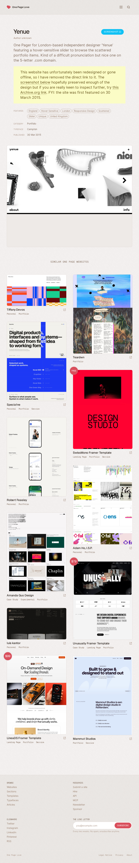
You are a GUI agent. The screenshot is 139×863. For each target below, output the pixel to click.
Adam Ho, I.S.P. (82, 548)
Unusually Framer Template (91, 643)
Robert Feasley (17, 500)
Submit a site (80, 787)
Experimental (27, 600)
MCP (75, 800)
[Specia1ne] (36, 361)
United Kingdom (59, 116)
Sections (11, 791)
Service (35, 409)
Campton (32, 129)
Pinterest (12, 836)
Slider (32, 116)
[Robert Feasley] (36, 456)
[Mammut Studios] (102, 695)
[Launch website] (64, 310)
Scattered (103, 110)
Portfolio (31, 123)
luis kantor (14, 643)
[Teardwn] (102, 314)
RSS (9, 841)
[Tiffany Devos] (36, 290)
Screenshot (111, 31)
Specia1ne (13, 404)
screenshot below (35, 82)
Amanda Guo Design (20, 595)
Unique (42, 116)
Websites (12, 787)
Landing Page (79, 457)
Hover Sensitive (49, 110)
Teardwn (78, 357)
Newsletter (79, 804)
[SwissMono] (102, 409)
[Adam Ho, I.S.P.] (102, 504)
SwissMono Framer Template (92, 452)
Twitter (10, 823)
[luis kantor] (36, 623)
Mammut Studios (84, 739)
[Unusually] (102, 600)
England (33, 110)
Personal (11, 314)
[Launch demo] (130, 453)
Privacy (119, 855)
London (66, 110)
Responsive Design (84, 110)
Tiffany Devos (16, 309)
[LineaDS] (36, 694)
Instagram (12, 827)
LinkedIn (11, 832)
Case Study (12, 600)
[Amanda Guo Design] (36, 552)
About (129, 855)
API (75, 795)
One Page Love (20, 7)
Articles (11, 804)
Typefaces (12, 800)
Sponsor (77, 809)
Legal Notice (105, 855)
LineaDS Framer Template (24, 738)
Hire (75, 791)
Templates (12, 795)
